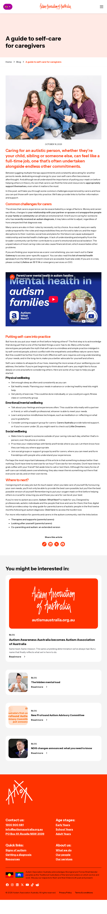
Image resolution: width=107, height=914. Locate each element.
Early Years (63, 825)
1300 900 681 (15, 825)
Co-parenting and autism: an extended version (35, 527)
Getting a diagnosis (18, 854)
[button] (101, 6)
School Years (64, 829)
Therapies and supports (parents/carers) (32, 519)
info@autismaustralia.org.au (24, 829)
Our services (64, 859)
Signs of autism (16, 850)
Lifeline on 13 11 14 (30, 262)
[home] (55, 6)
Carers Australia (65, 422)
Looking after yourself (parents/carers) (31, 523)
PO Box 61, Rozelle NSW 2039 (25, 834)
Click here (50, 509)
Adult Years (63, 834)
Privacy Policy (65, 892)
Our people (63, 854)
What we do (64, 850)
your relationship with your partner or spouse (51, 212)
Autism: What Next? (49, 499)
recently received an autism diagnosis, (34, 219)
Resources (13, 859)
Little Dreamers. (77, 426)
